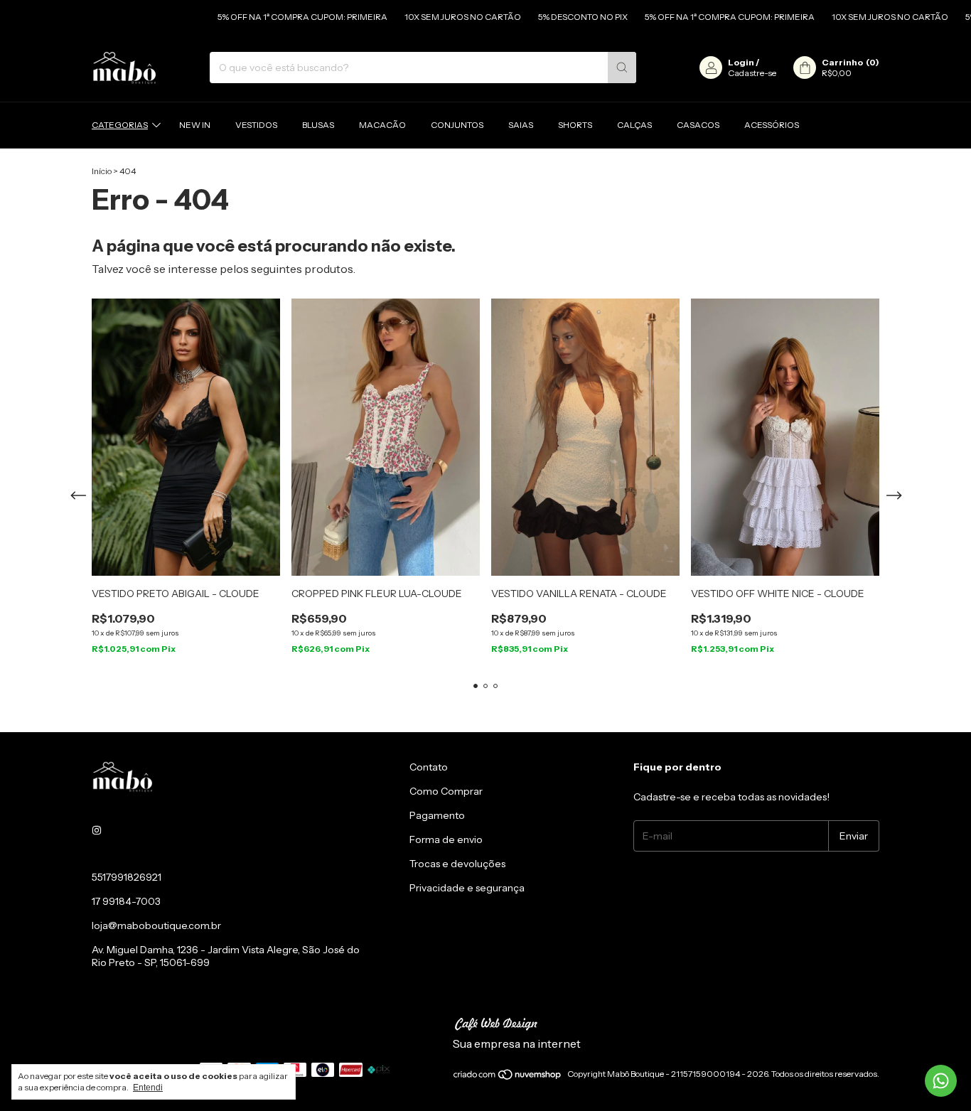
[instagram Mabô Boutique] (97, 830)
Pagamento (437, 815)
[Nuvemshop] (508, 1077)
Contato (428, 767)
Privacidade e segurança (467, 887)
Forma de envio (446, 839)
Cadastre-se (752, 73)
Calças (634, 124)
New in (194, 124)
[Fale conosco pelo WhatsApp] (941, 1081)
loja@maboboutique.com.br (156, 925)
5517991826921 (126, 877)
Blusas (318, 124)
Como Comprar (446, 791)
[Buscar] (622, 67)
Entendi (148, 1088)
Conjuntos (457, 124)
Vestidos (256, 124)
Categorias (120, 124)
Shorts (575, 124)
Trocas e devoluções (457, 863)
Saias (520, 124)
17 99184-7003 (126, 901)
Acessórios (771, 124)
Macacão (382, 124)
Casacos (698, 124)
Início (102, 171)
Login (741, 62)
